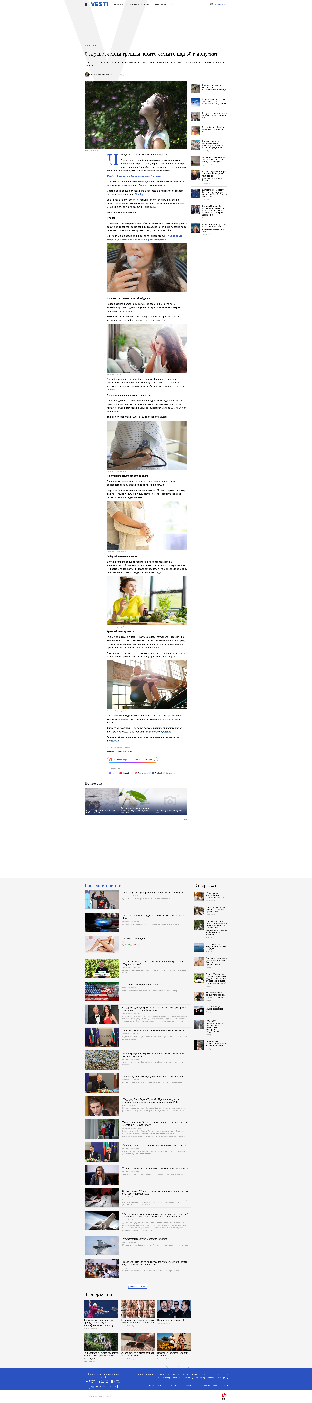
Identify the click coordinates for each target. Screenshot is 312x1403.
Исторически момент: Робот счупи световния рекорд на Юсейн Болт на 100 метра (214, 193)
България (134, 4)
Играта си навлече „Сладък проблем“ (172, 1354)
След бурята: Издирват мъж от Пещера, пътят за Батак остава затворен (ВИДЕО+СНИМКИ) (215, 1026)
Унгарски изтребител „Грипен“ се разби (144, 1238)
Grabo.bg (189, 1378)
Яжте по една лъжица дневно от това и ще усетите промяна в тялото (135, 810)
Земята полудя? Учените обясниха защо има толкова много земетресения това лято (155, 1192)
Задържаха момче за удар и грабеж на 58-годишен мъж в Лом (154, 917)
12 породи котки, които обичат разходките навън (215, 895)
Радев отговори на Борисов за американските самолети (153, 1030)
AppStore (165, 731)
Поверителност (191, 1386)
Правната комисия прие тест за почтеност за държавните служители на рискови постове (154, 1263)
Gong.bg (161, 1374)
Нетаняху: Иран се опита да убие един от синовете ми (214, 115)
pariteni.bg (205, 151)
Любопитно (160, 4)
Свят (146, 4)
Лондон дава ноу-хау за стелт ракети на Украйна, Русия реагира (214, 101)
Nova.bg (185, 1374)
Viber (114, 773)
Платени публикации (208, 1386)
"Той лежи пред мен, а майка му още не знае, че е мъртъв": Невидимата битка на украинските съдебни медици (155, 1215)
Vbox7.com (150, 1374)
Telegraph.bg (222, 1378)
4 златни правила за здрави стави (168, 811)
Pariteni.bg (200, 1378)
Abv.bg (140, 1374)
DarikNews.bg (173, 1374)
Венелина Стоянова (100, 74)
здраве (111, 751)
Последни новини (103, 885)
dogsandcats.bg (206, 165)
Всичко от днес (137, 1286)
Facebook (158, 773)
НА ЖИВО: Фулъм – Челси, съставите (215, 1007)
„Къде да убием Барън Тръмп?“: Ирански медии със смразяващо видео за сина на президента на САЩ (151, 1100)
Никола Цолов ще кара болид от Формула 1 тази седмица (154, 892)
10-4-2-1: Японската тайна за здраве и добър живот (134, 176)
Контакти (224, 1386)
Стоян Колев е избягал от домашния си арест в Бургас (216, 1043)
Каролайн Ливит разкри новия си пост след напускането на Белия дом (214, 227)
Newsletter (126, 773)
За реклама (161, 1386)
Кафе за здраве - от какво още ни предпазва (100, 811)
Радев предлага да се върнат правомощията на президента (155, 1145)
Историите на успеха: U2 (171, 1320)
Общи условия (175, 1386)
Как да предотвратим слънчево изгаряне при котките (216, 909)
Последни (118, 4)
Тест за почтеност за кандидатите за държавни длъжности (155, 1168)
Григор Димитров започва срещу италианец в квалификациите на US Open (100, 1323)
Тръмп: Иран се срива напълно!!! (140, 984)
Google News (143, 773)
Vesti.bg (99, 4)
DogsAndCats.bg (198, 1374)
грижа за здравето (126, 751)
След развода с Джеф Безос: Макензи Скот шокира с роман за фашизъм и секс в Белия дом (154, 1009)
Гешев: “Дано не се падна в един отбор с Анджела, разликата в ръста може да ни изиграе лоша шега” (216, 978)
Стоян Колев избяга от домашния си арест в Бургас (213, 129)
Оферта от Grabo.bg (129, 942)
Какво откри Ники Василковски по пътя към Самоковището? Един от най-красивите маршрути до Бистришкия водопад (216, 928)
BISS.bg (225, 1374)
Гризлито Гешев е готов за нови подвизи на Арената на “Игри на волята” (153, 963)
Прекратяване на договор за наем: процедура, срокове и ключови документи (212, 144)
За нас (151, 1386)
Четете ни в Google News (106, 1387)
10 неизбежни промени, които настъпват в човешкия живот (137, 1321)
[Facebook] (227, 1389)
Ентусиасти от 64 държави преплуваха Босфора (216, 946)
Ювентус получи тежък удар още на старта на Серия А (215, 994)
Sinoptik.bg (178, 1378)
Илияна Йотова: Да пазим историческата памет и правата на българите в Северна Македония (213, 210)
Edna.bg (138, 194)
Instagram (114, 740)
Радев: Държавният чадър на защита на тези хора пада (153, 1076)
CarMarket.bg (213, 1374)
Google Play (152, 731)
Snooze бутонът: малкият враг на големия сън (137, 1354)
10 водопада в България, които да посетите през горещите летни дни (101, 1355)
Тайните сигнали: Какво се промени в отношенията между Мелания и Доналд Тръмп (155, 1123)
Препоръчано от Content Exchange (178, 1367)
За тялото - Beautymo (133, 938)
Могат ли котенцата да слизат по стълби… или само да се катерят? (213, 159)
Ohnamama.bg (164, 1378)
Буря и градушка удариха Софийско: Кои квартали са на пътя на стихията (153, 1054)
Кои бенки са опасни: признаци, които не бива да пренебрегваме (216, 961)
